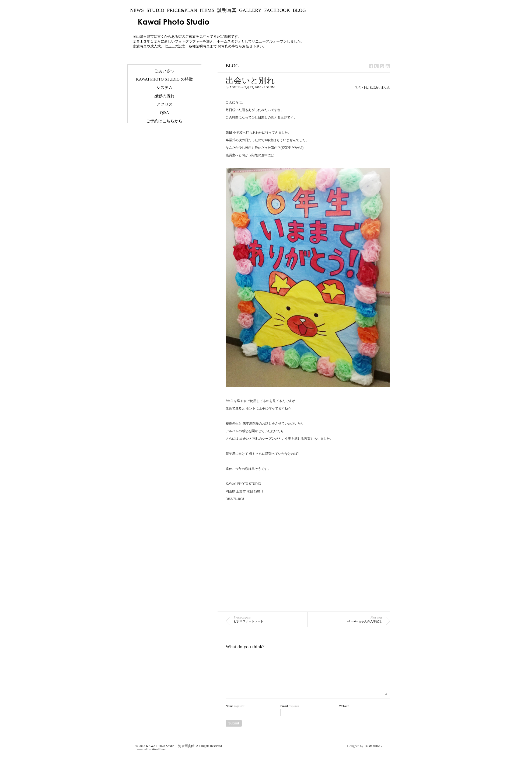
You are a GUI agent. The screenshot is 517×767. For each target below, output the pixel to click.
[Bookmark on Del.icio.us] (382, 66)
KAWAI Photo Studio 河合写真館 (170, 746)
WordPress (159, 749)
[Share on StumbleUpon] (388, 66)
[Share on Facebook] (371, 66)
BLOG (299, 10)
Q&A (164, 112)
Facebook (277, 10)
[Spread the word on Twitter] (376, 66)
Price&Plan (182, 10)
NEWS (137, 10)
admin (234, 87)
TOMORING (373, 746)
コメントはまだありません (372, 87)
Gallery (250, 10)
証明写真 (226, 10)
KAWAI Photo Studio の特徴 (164, 79)
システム (164, 87)
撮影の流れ (164, 96)
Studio (155, 10)
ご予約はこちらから (164, 121)
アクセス (164, 104)
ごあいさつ (164, 71)
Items (207, 10)
